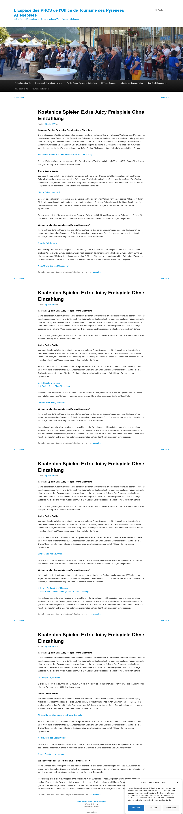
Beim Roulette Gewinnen (49, 382)
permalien (96, 272)
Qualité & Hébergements (157, 83)
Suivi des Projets (21, 88)
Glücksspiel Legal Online (49, 677)
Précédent (19, 97)
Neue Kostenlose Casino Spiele (52, 737)
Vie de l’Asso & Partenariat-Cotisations (82, 83)
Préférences (171, 807)
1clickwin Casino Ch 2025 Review (53, 588)
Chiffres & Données (108, 83)
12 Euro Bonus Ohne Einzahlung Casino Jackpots (60, 714)
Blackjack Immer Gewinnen (50, 553)
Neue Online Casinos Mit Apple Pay (53, 265)
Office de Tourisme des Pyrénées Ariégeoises (92, 801)
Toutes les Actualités (23, 83)
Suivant (165, 97)
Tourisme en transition (40, 88)
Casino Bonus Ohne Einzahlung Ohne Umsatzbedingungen (64, 591)
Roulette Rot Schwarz (47, 243)
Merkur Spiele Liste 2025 (49, 192)
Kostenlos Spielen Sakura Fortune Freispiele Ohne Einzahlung (65, 154)
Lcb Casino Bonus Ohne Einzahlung (54, 386)
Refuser (153, 807)
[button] (177, 782)
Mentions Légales (92, 812)
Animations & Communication (131, 83)
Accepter (136, 807)
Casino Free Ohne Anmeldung (51, 754)
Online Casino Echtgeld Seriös (51, 402)
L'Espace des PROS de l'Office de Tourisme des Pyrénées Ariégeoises (69, 12)
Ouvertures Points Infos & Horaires (48, 83)
